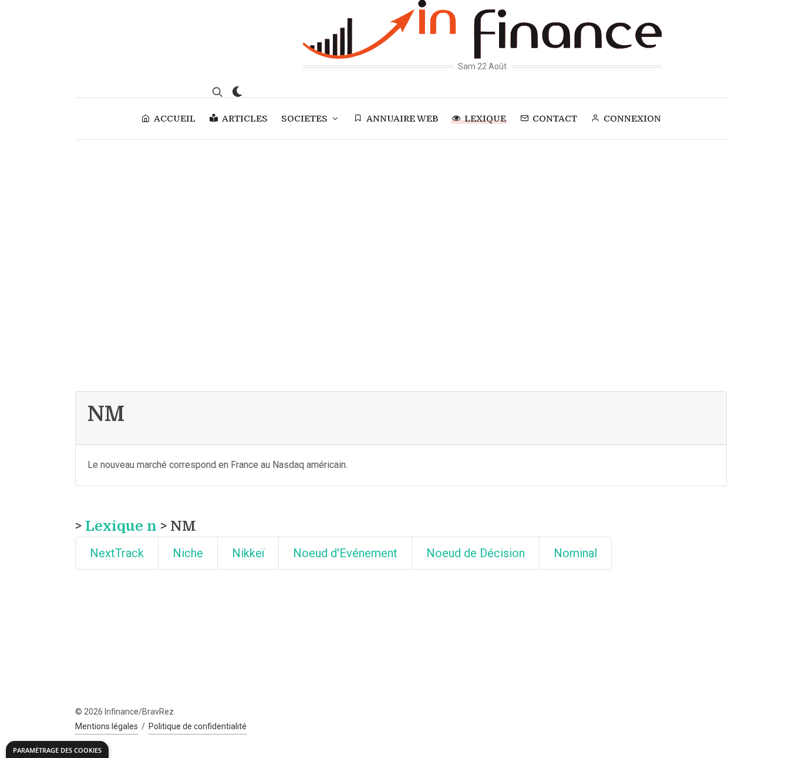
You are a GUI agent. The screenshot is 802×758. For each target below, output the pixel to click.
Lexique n (121, 526)
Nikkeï (248, 553)
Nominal (575, 553)
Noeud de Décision (475, 553)
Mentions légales (106, 726)
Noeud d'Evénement (345, 553)
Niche (188, 553)
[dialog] (57, 749)
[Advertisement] (401, 228)
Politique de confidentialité (198, 726)
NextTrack (117, 553)
